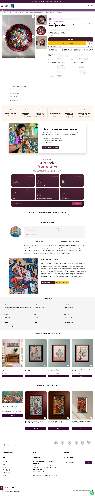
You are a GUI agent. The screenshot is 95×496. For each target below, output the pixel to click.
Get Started (76, 203)
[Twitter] (8, 488)
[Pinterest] (10, 488)
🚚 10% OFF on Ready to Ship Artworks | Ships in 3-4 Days (47, 1)
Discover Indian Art (26, 10)
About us (5, 461)
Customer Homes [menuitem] (16, 10)
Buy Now (70, 39)
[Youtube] (13, 488)
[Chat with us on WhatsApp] (92, 493)
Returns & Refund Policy (8, 474)
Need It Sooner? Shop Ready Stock (50, 147)
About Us (46, 10)
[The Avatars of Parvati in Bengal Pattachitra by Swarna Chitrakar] (82, 405)
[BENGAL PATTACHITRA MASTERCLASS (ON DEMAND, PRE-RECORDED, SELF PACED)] (12, 397)
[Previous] (4, 36)
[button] (70, 19)
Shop (2, 10)
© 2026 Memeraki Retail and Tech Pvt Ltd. (12, 491)
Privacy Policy (6, 475)
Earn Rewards (6, 469)
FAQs (4, 463)
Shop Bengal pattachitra (47, 282)
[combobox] (47, 5)
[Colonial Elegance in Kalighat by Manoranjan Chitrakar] (36, 353)
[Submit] (21, 5)
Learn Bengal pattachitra (62, 282)
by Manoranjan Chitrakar (54, 27)
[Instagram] (5, 488)
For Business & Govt (37, 10)
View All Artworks (39, 241)
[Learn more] (57, 15)
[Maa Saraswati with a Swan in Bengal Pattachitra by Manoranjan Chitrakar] (36, 405)
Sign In (85, 5)
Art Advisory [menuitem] (8, 10)
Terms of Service (7, 477)
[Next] (33, 36)
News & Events (6, 470)
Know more (90, 46)
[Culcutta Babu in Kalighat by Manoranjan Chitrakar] (82, 353)
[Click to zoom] (33, 16)
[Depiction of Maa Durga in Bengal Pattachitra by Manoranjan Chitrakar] (59, 405)
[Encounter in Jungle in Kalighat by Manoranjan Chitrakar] (59, 353)
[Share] (91, 43)
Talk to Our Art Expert (67, 43)
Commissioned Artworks (9, 466)
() (91, 5)
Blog (4, 464)
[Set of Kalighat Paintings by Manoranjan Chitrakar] (12, 353)
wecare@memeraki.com (50, 461)
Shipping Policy (6, 472)
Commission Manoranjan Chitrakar (70, 241)
